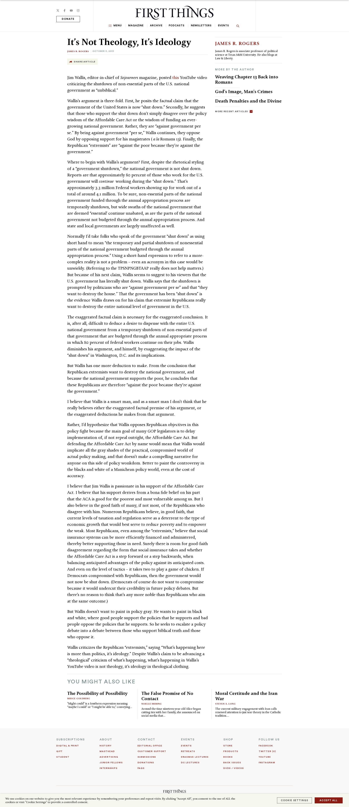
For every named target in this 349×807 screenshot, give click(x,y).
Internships (108, 768)
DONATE (68, 19)
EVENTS (188, 739)
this (176, 77)
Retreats (188, 751)
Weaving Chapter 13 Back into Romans (246, 79)
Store (228, 746)
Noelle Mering (151, 703)
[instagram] (78, 10)
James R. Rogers (78, 51)
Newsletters (201, 25)
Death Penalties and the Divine (248, 101)
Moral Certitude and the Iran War (246, 695)
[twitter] (57, 10)
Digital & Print (67, 746)
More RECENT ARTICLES (231, 111)
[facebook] (64, 10)
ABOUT (106, 739)
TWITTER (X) (267, 751)
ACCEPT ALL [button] (329, 800)
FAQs (141, 768)
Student (62, 757)
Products (230, 751)
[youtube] (71, 10)
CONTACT (146, 739)
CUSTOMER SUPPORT (152, 751)
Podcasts (176, 25)
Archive (156, 25)
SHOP (228, 739)
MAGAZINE (136, 25)
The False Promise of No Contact (167, 695)
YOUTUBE (265, 757)
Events (223, 25)
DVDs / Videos (233, 768)
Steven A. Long (225, 703)
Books (228, 757)
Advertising (109, 757)
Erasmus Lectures (195, 757)
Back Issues (232, 762)
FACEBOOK (266, 746)
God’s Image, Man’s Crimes (243, 91)
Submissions (147, 757)
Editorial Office (150, 746)
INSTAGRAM (267, 762)
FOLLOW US (269, 739)
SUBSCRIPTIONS (70, 739)
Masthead (107, 751)
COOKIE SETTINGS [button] (294, 800)
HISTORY (105, 746)
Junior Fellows (111, 762)
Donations (146, 762)
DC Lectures (190, 762)
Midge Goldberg (78, 698)
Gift (59, 751)
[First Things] (174, 13)
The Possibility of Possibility (97, 693)
